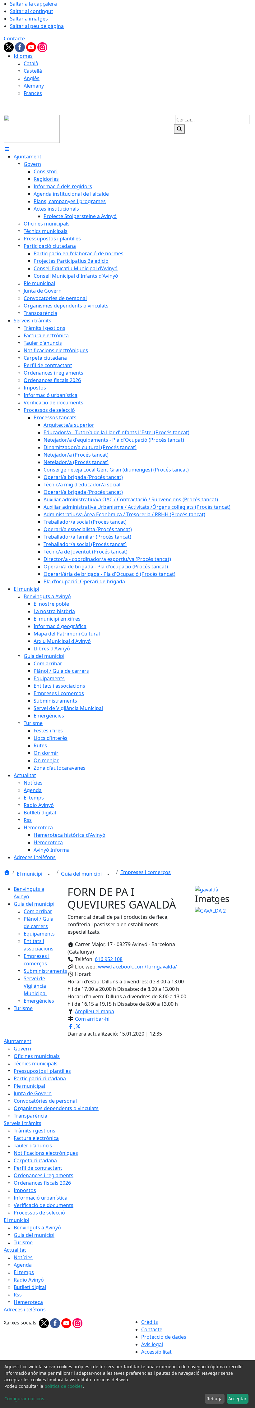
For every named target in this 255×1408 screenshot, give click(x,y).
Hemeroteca (28, 1302)
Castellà (33, 70)
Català (31, 63)
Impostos (25, 1190)
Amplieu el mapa (94, 1011)
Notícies (23, 1257)
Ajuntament (17, 1041)
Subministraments (45, 971)
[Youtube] (31, 46)
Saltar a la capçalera (33, 3)
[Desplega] (49, 874)
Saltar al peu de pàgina (37, 26)
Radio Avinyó (29, 1279)
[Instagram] (42, 46)
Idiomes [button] (23, 55)
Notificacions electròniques (46, 1153)
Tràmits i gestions (34, 1130)
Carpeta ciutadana (35, 1160)
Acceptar (237, 1398)
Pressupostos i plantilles (42, 1071)
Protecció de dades (163, 1336)
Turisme (23, 1008)
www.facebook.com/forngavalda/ (137, 966)
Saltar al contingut (31, 11)
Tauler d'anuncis (33, 1145)
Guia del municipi (82, 873)
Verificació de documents (43, 1205)
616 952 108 (109, 959)
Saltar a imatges (29, 18)
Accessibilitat (156, 1351)
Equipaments (39, 933)
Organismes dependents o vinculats (56, 1108)
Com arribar (38, 911)
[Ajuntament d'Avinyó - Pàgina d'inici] (32, 128)
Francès (33, 93)
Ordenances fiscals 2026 (42, 1182)
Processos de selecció (39, 1212)
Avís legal (152, 1344)
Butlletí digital (30, 1287)
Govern (22, 1048)
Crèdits (149, 1322)
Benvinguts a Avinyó (37, 1227)
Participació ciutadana (40, 1078)
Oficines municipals (37, 1056)
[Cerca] (179, 129)
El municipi (30, 873)
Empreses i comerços (145, 872)
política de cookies (63, 1386)
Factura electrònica (36, 1138)
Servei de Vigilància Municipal (35, 986)
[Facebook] (20, 46)
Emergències (39, 1000)
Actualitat (15, 1249)
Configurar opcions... (26, 1398)
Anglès (31, 78)
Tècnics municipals (36, 1063)
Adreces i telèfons (25, 1309)
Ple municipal (29, 1085)
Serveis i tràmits (22, 1123)
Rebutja (214, 1398)
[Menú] (7, 149)
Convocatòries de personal (45, 1100)
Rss (18, 1294)
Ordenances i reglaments (43, 1175)
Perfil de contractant (38, 1167)
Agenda (23, 1264)
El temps (24, 1272)
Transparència (30, 1115)
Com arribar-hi (92, 1018)
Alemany (34, 85)
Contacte (14, 38)
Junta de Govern (33, 1093)
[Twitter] (9, 46)
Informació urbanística (40, 1197)
